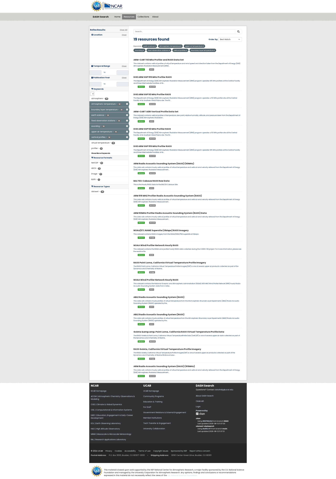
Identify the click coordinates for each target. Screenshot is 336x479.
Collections (143, 16)
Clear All (123, 30)
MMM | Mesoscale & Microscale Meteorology (111, 434)
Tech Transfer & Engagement (157, 423)
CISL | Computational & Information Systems (111, 410)
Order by (213, 39)
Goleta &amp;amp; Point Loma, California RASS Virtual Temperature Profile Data (178, 331)
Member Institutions (152, 418)
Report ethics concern (200, 451)
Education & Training (152, 401)
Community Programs (153, 396)
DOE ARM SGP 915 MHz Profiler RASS (152, 77)
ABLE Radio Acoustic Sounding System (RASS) (158, 297)
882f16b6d (207, 421)
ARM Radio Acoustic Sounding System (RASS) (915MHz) (164, 366)
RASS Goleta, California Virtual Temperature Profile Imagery (167, 349)
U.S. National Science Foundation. (182, 475)
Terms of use (144, 451)
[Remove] (155, 46)
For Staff (147, 407)
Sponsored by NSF (179, 451)
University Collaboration (154, 428)
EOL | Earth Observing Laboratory (106, 423)
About (155, 16)
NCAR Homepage (98, 391)
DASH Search (101, 16)
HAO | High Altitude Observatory (105, 428)
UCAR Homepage (151, 391)
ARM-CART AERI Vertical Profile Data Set (155, 111)
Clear (124, 35)
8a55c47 (207, 428)
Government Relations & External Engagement (164, 412)
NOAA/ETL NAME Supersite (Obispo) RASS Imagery (161, 230)
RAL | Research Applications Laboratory (108, 439)
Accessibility (130, 451)
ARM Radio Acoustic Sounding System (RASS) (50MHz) (163, 163)
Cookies (118, 451)
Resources (129, 16)
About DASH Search (205, 395)
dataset (141, 69)
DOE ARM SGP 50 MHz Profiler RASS (152, 94)
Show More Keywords (100, 153)
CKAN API (200, 401)
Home (117, 16)
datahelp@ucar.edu (224, 389)
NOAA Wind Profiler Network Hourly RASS (155, 245)
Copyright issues (160, 451)
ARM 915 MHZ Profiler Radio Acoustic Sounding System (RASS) (167, 195)
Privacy (109, 451)
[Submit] (238, 31)
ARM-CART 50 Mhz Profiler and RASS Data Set (158, 59)
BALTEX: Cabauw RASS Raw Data (151, 180)
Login (198, 406)
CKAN (200, 413)
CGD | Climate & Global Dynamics (106, 404)
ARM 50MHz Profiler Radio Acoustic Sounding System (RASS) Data (170, 213)
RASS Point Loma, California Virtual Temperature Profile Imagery (169, 262)
